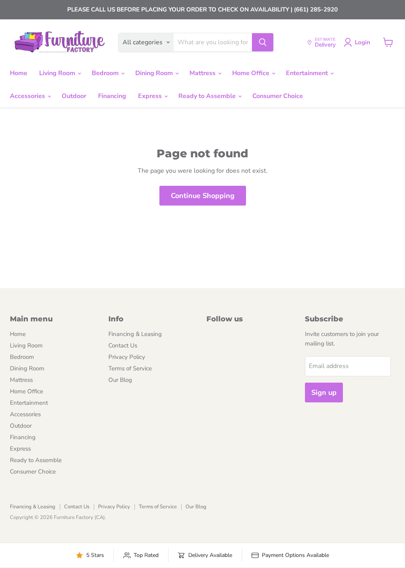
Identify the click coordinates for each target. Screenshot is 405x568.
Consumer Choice (277, 96)
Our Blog (120, 380)
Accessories (28, 96)
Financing (112, 96)
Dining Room (154, 73)
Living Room (58, 73)
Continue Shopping (203, 195)
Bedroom (106, 73)
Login (362, 42)
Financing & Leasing (135, 334)
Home (18, 73)
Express (150, 96)
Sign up (324, 392)
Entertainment (307, 73)
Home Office (251, 73)
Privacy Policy (126, 357)
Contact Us (122, 345)
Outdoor (74, 96)
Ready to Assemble (207, 96)
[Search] (262, 42)
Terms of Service (130, 368)
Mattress (203, 73)
